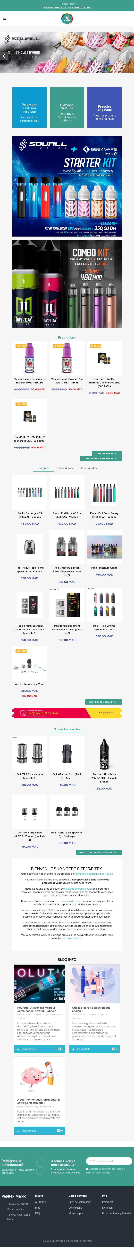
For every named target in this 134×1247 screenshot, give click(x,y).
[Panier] (129, 19)
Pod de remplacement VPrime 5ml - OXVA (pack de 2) (67, 592)
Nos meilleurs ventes (67, 691)
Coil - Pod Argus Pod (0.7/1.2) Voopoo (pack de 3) (29, 799)
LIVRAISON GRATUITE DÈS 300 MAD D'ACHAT (67, 7)
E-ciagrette (43, 430)
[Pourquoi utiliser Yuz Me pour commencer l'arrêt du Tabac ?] (39, 946)
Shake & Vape (65, 430)
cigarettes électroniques (78, 851)
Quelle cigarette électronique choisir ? (91, 971)
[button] (9, 19)
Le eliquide (22, 980)
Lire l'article (26, 1012)
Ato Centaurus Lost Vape (29, 646)
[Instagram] (40, 1133)
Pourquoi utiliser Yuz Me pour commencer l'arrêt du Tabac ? (36, 971)
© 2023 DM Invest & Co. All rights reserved (67, 1203)
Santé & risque (48, 1069)
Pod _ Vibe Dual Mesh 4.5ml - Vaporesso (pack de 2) (67, 534)
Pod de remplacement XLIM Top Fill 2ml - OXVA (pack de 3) (29, 592)
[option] (67, 33)
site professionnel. (72, 900)
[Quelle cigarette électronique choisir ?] (94, 946)
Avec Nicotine (89, 430)
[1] (128, 1123)
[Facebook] (40, 1125)
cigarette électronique (87, 836)
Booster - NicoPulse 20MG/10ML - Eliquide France (104, 740)
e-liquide (108, 836)
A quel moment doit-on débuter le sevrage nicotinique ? (38, 1063)
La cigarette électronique (52, 977)
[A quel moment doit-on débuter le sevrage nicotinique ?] (39, 1038)
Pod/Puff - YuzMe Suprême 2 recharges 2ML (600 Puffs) (104, 345)
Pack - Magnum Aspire (104, 530)
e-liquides (69, 863)
